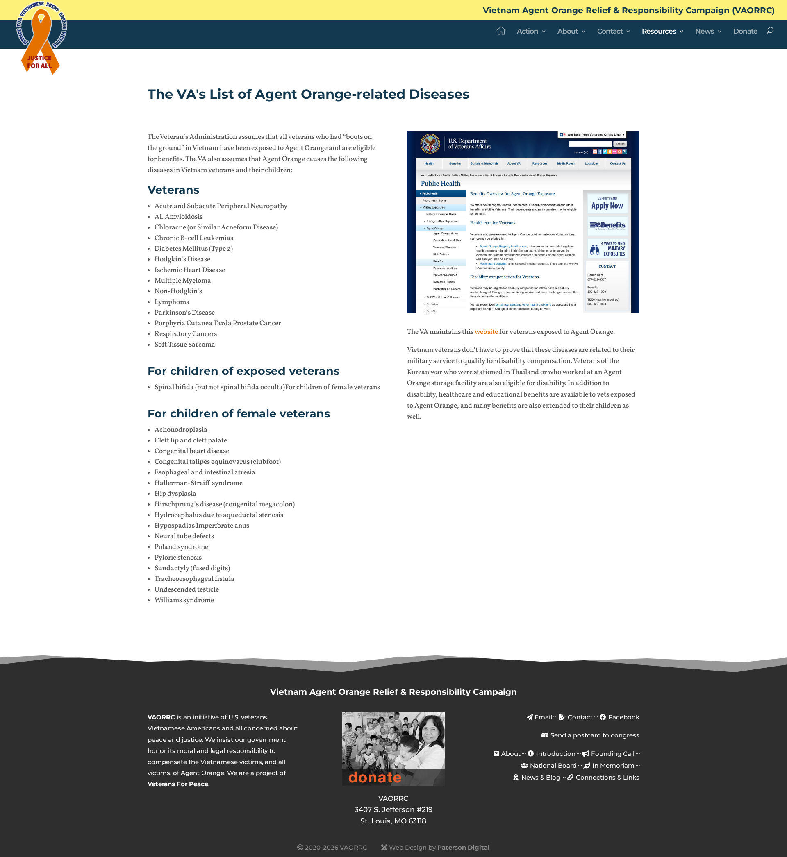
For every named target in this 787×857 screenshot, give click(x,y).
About (567, 31)
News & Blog (540, 777)
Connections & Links (606, 777)
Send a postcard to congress (594, 735)
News (704, 31)
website (486, 332)
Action (527, 31)
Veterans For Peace (178, 784)
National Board (552, 765)
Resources (659, 31)
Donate (745, 31)
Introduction (555, 753)
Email (542, 717)
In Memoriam (613, 765)
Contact (610, 31)
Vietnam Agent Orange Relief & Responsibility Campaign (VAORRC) (629, 10)
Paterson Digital (463, 847)
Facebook (623, 717)
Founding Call (612, 753)
